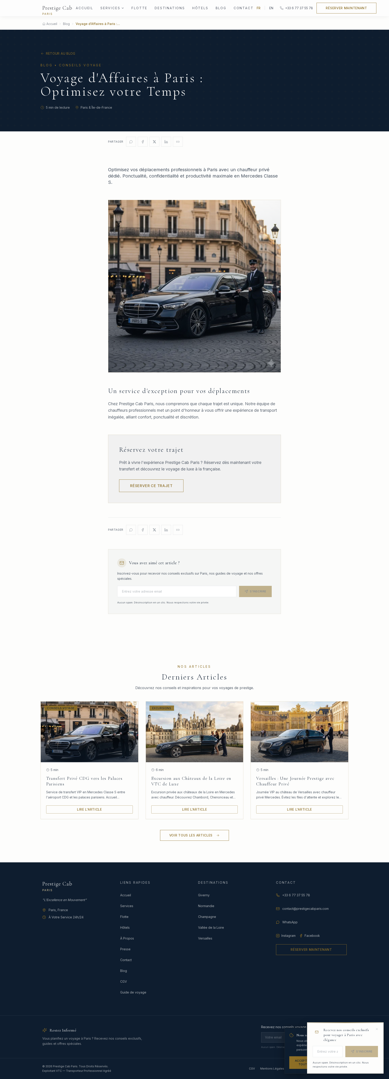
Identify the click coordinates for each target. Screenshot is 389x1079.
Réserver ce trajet (151, 485)
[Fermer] (377, 1029)
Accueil (84, 8)
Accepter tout (303, 1062)
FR (258, 8)
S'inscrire (258, 591)
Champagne (207, 917)
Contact (244, 8)
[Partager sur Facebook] (143, 142)
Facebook (312, 935)
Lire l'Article (89, 809)
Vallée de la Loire (211, 927)
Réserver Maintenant (346, 8)
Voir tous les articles (191, 835)
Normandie (206, 906)
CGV (123, 981)
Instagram (288, 935)
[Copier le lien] (178, 142)
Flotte (139, 8)
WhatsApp (290, 922)
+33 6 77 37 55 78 (299, 8)
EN (271, 8)
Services (110, 8)
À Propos (127, 938)
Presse (125, 949)
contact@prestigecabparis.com (305, 908)
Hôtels (200, 8)
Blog (221, 8)
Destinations (170, 8)
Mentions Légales (272, 1068)
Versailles (205, 938)
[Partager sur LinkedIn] (166, 142)
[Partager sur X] (154, 142)
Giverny (204, 895)
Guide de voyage (133, 992)
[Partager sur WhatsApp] (131, 142)
